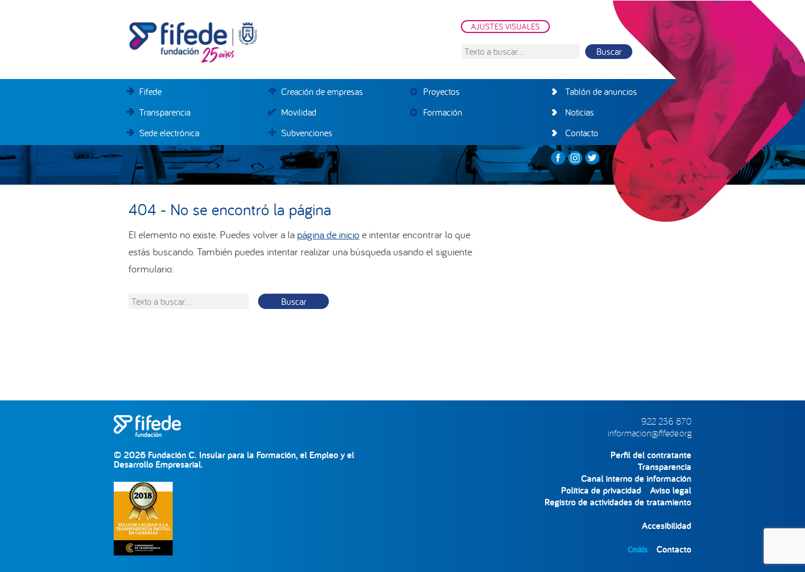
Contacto (673, 549)
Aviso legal (670, 490)
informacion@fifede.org (649, 433)
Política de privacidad (601, 490)
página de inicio (328, 234)
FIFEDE (246, 42)
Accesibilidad (666, 525)
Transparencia (664, 466)
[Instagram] (575, 158)
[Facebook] (558, 158)
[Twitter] (592, 158)
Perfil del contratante (651, 455)
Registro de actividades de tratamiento (618, 502)
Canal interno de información (636, 478)
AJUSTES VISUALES (505, 26)
